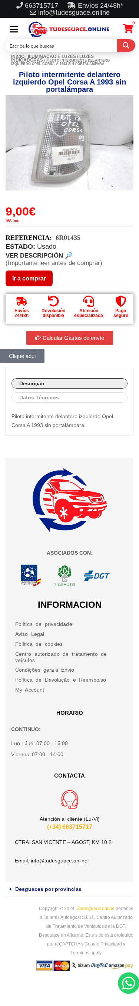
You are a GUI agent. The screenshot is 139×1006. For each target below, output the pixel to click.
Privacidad (111, 944)
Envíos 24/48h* (99, 5)
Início (17, 56)
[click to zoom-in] (69, 142)
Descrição (31, 383)
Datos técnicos (39, 397)
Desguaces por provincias (48, 889)
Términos (79, 952)
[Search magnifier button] (126, 45)
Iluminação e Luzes (52, 56)
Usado (46, 246)
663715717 (42, 5)
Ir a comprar (29, 278)
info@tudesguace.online (74, 12)
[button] (69, 889)
